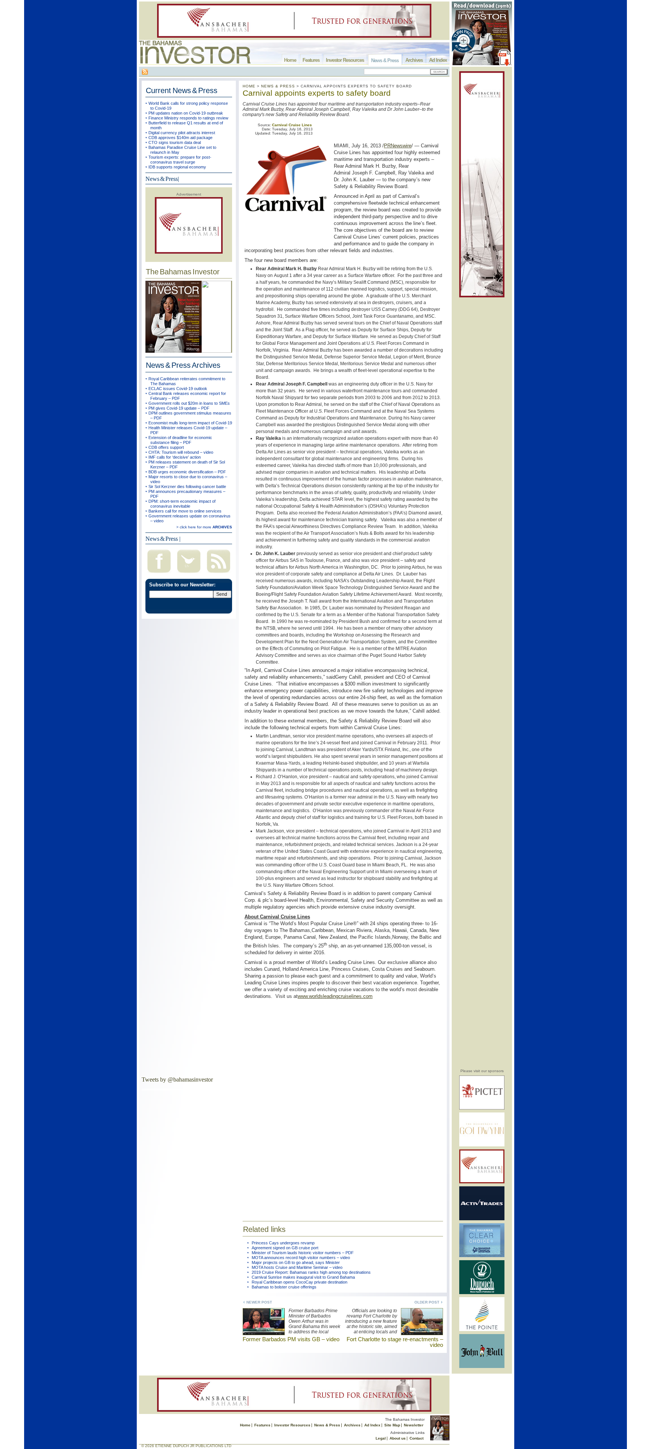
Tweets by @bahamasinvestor (177, 1079)
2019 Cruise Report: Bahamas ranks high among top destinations (311, 1272)
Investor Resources (345, 60)
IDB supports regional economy (177, 167)
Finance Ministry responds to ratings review (188, 118)
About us (398, 1438)
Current (181, 90)
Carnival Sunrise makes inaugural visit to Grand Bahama (303, 1277)
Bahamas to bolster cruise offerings (284, 1287)
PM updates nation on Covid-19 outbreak (185, 113)
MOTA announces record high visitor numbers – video (301, 1257)
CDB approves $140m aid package (180, 137)
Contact (416, 1438)
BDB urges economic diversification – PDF (187, 472)
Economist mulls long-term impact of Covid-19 (190, 423)
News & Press (385, 60)
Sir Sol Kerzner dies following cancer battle (187, 486)
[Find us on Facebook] (159, 574)
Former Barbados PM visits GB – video (291, 1339)
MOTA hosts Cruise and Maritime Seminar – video (297, 1267)
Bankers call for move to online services (185, 511)
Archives (414, 60)
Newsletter (413, 1425)
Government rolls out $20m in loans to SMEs (189, 403)
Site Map (392, 1425)
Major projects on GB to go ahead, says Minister (296, 1262)
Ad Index (438, 60)
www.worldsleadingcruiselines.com (335, 996)
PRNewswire (397, 145)
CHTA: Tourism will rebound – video (180, 452)
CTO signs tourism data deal (174, 142)
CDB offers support (166, 447)
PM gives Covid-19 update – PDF (178, 408)
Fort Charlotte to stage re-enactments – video (395, 1342)
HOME (249, 86)
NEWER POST (259, 1302)
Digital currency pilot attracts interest (181, 132)
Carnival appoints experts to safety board (317, 93)
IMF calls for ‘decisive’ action (174, 457)
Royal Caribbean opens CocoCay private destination (299, 1282)
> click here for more (204, 527)
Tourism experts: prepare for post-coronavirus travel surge (179, 159)
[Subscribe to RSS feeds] (218, 574)
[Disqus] (343, 1105)
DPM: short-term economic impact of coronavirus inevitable (181, 503)
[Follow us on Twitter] (188, 574)
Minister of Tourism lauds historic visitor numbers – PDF (303, 1252)
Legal (381, 1438)
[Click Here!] (481, 1108)
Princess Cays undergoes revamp (283, 1243)
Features (311, 60)
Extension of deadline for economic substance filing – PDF (180, 440)
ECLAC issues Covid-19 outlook (177, 388)
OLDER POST (426, 1302)
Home (290, 60)
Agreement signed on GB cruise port (285, 1247)
